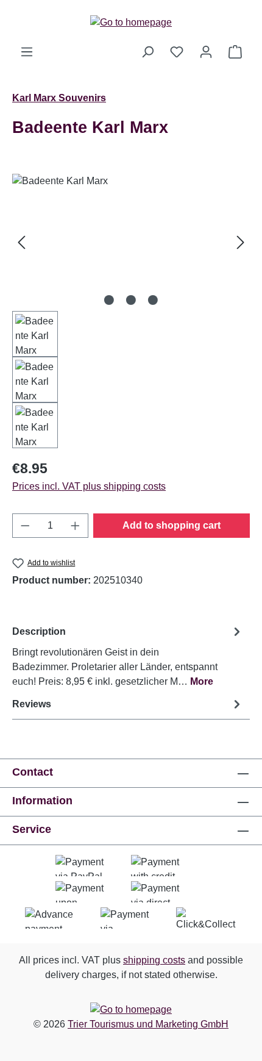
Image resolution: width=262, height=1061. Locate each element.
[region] (131, 311)
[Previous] (21, 242)
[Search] (147, 52)
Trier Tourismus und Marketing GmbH (148, 1024)
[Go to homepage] (131, 22)
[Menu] (26, 52)
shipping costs (154, 960)
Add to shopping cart (171, 525)
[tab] (128, 656)
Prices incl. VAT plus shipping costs (89, 486)
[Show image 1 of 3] (109, 300)
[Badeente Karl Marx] (131, 242)
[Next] (241, 242)
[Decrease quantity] (25, 525)
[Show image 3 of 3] (153, 300)
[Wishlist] (176, 52)
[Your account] (206, 52)
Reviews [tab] (31, 704)
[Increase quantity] (75, 525)
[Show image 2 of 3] (131, 300)
